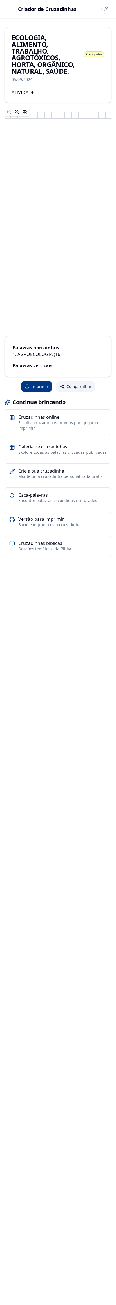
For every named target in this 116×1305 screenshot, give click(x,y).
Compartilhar (79, 386)
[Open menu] (8, 9)
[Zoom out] (9, 111)
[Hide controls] (24, 111)
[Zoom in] (17, 111)
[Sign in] (106, 9)
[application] (58, 115)
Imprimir (40, 386)
